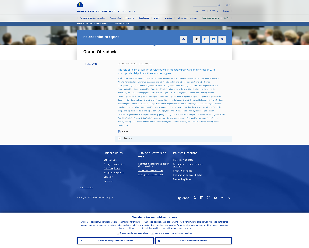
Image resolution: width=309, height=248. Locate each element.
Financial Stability (186, 78)
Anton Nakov (176, 111)
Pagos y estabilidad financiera (122, 18)
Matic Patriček (156, 93)
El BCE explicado (112, 168)
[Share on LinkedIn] (213, 39)
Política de (182, 171)
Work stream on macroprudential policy (134, 78)
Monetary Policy (164, 78)
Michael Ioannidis (183, 114)
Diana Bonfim (160, 104)
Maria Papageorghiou (159, 114)
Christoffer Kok (159, 85)
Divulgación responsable (150, 175)
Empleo (226, 11)
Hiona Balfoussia (175, 100)
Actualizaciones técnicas (150, 170)
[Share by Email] (222, 39)
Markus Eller (179, 104)
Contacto (108, 177)
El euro (157, 18)
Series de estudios (103, 23)
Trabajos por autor (123, 23)
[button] (223, 5)
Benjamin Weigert (199, 122)
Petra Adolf (141, 85)
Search (219, 5)
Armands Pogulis (204, 114)
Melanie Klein (178, 122)
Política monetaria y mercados (92, 18)
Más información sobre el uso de (173, 233)
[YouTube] (215, 197)
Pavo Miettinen (137, 111)
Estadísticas (144, 18)
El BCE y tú (214, 11)
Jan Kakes (203, 118)
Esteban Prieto (194, 93)
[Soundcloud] (222, 197)
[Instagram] (208, 197)
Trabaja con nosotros (114, 164)
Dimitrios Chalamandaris (200, 100)
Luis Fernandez (140, 107)
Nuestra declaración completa (134, 233)
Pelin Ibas (138, 114)
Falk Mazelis (204, 107)
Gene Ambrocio (137, 100)
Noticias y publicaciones (187, 18)
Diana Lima (138, 89)
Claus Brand (156, 89)
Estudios (168, 18)
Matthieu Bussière (195, 89)
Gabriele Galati (189, 82)
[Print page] (183, 39)
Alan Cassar (156, 100)
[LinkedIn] (202, 197)
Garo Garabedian (184, 107)
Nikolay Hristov (195, 111)
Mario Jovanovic (160, 118)
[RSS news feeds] (229, 197)
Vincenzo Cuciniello (139, 104)
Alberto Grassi (157, 111)
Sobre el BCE (200, 11)
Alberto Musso (174, 89)
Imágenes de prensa (114, 173)
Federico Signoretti (184, 96)
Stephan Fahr (137, 93)
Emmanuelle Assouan (146, 82)
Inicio (79, 23)
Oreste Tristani (169, 82)
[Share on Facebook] (205, 39)
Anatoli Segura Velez (182, 118)
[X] (195, 197)
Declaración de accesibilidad (187, 175)
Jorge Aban (204, 96)
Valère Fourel (175, 93)
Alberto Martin (124, 82)
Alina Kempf (137, 122)
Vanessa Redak (140, 118)
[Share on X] (196, 39)
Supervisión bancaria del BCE (214, 18)
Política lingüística (182, 179)
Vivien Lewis (197, 85)
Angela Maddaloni (162, 107)
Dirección (108, 181)
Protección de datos (183, 160)
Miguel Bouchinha (199, 104)
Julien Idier (164, 96)
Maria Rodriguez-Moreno (141, 96)
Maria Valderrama (157, 122)
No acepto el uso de (193, 241)
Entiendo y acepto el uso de (115, 241)
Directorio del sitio (86, 187)
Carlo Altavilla (179, 85)
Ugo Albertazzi (207, 78)
